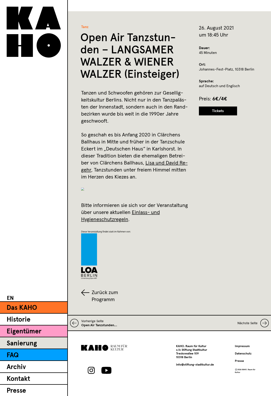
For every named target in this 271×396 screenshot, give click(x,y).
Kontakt (18, 379)
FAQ (13, 355)
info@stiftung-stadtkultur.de (195, 364)
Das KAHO (22, 308)
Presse (16, 391)
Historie (18, 319)
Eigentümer (24, 331)
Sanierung (22, 343)
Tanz (84, 27)
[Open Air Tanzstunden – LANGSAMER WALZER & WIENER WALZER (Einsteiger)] (75, 323)
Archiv (16, 367)
